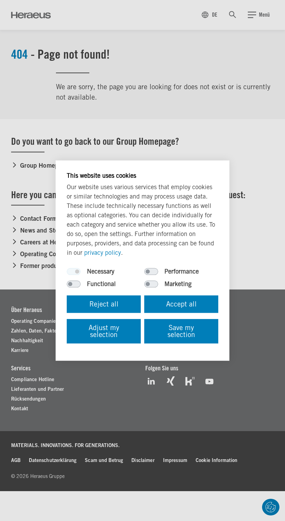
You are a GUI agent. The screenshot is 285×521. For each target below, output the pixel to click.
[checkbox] (74, 271)
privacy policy (102, 252)
